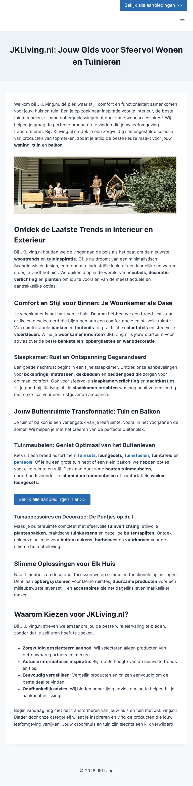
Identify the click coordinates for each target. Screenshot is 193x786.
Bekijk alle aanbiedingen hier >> (52, 499)
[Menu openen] (182, 21)
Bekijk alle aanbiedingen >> (153, 5)
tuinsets (87, 455)
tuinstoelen (137, 455)
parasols (23, 462)
